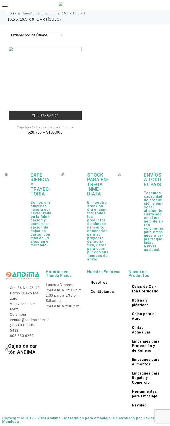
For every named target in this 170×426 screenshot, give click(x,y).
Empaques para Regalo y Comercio (146, 378)
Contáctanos (102, 292)
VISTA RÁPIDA (48, 115)
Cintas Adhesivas (141, 329)
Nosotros (99, 282)
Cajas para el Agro (144, 316)
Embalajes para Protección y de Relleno (146, 346)
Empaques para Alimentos (146, 361)
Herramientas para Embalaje (144, 393)
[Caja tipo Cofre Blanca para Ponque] (45, 83)
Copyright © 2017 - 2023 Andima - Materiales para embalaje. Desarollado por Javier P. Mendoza (80, 420)
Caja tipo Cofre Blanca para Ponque (45, 127)
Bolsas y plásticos (140, 302)
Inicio (12, 13)
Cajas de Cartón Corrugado (145, 288)
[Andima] (61, 4)
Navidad (139, 405)
